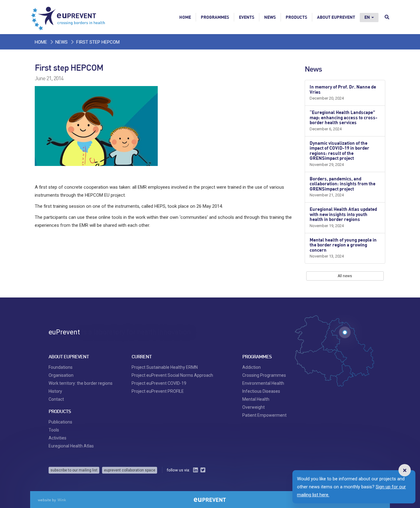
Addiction (251, 367)
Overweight (253, 407)
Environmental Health (263, 383)
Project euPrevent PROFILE (158, 391)
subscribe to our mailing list (73, 470)
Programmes (215, 17)
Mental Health (255, 399)
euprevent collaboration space (129, 470)
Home (185, 17)
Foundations (61, 367)
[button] (404, 470)
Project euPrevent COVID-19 (159, 383)
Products (296, 17)
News (270, 17)
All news (345, 276)
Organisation (61, 375)
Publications (60, 421)
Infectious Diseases (261, 391)
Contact (56, 399)
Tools (54, 429)
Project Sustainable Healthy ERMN (165, 367)
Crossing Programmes (264, 375)
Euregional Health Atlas (71, 445)
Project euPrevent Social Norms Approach (172, 375)
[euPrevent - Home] (69, 17)
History (55, 391)
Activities (57, 437)
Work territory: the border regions (81, 383)
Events (246, 17)
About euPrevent (336, 17)
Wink (61, 499)
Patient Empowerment (264, 415)
